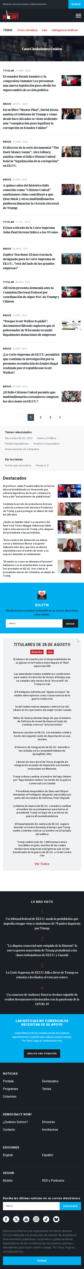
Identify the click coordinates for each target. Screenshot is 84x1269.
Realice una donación (42, 1053)
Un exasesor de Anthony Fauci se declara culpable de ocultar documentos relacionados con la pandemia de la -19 (42, 999)
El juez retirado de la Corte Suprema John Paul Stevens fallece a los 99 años (30, 229)
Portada (8, 1081)
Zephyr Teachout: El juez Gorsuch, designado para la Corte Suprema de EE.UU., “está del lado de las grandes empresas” (29, 261)
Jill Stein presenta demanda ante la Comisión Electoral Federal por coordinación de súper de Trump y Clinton (31, 294)
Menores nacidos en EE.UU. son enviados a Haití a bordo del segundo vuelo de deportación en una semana (42, 736)
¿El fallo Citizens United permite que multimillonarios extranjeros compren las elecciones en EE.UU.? (31, 396)
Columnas (9, 1096)
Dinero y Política (46, 438)
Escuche (37, 651)
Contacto (9, 1129)
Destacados (50, 1081)
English (8, 1155)
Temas (46, 1089)
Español (47, 1155)
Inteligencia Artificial (65, 30)
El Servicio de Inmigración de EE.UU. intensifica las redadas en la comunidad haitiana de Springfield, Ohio (42, 750)
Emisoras (48, 1122)
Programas (10, 1089)
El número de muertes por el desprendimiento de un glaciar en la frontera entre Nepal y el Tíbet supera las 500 (42, 663)
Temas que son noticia (18, 465)
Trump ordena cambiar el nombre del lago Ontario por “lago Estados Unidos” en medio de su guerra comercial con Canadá (42, 780)
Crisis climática (27, 30)
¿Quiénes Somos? (15, 1122)
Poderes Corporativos (46, 443)
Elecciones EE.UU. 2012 (18, 438)
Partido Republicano (17, 443)
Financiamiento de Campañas (22, 449)
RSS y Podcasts (53, 1180)
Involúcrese (50, 1129)
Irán (44, 30)
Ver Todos (42, 864)
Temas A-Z (42, 465)
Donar (76, 4)
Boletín (8, 1180)
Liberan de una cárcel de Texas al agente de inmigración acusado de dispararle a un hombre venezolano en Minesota (42, 765)
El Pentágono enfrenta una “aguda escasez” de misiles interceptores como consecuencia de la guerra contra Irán (42, 695)
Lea (50, 651)
